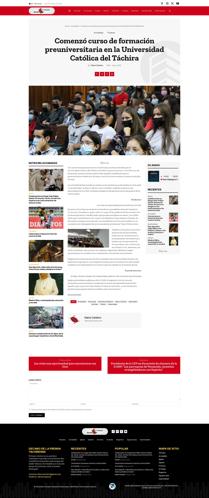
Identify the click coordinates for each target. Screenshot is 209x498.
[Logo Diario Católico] (46, 10)
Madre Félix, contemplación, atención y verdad (46, 301)
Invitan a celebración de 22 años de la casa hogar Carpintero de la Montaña (46, 334)
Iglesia (31, 193)
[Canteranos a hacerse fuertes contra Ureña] (46, 218)
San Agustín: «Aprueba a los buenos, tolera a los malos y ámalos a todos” (46, 268)
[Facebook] (162, 3)
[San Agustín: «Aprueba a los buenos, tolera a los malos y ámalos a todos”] (46, 251)
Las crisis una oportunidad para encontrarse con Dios (119, 205)
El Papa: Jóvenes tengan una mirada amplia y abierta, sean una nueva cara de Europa (106, 276)
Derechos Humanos (105, 302)
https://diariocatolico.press (93, 321)
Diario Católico (97, 65)
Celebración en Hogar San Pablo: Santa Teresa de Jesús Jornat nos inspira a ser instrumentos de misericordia (45, 199)
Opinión (31, 297)
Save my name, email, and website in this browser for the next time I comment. (61, 410)
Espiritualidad (34, 264)
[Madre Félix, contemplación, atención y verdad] (46, 284)
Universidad (112, 304)
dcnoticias (92, 302)
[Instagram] (167, 3)
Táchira (103, 304)
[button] (170, 11)
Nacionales (133, 302)
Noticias (95, 304)
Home (67, 26)
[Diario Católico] (75, 320)
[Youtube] (177, 3)
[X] (172, 3)
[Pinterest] (107, 74)
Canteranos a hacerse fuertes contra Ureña (43, 235)
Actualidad (75, 26)
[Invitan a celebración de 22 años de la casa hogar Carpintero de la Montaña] (46, 317)
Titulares (111, 33)
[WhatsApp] (112, 74)
